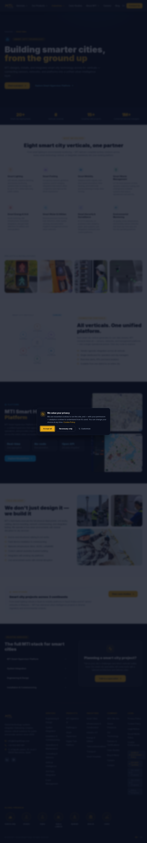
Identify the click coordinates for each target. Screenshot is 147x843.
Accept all (47, 429)
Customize (85, 429)
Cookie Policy (69, 422)
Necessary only (65, 429)
